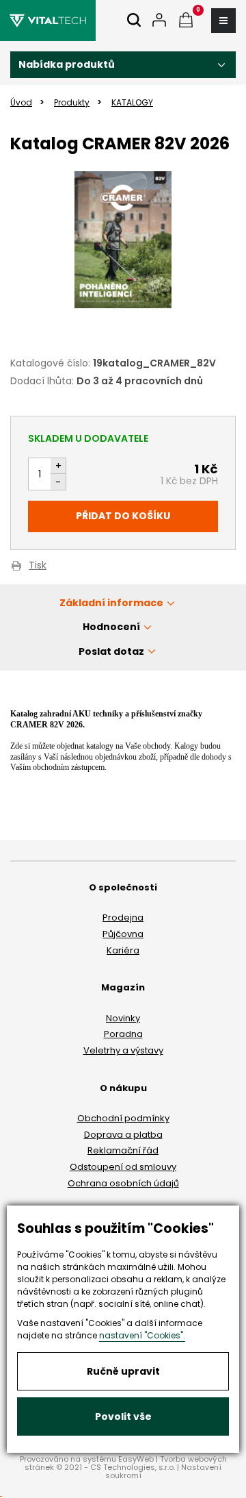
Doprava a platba (123, 1134)
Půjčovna (123, 933)
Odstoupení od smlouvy (123, 1166)
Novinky (123, 1018)
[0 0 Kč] (186, 21)
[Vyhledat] (134, 21)
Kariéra (123, 950)
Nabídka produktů (66, 64)
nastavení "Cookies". (142, 1335)
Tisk (37, 566)
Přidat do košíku (123, 516)
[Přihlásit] (159, 21)
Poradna (123, 1033)
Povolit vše (123, 1416)
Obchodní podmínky (123, 1118)
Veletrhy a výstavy (123, 1050)
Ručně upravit (123, 1371)
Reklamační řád (123, 1150)
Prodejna (123, 917)
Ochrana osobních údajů (123, 1183)
